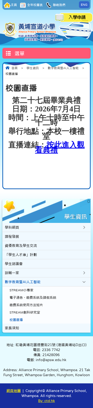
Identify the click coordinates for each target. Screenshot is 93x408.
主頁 (14, 4)
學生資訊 (32, 68)
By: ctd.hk (46, 400)
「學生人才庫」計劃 (21, 254)
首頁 (14, 68)
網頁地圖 (13, 390)
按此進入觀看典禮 (60, 147)
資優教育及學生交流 (21, 245)
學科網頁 (12, 227)
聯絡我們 (58, 4)
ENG (84, 4)
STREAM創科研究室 (25, 312)
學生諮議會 (14, 263)
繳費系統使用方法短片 (26, 305)
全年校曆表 (34, 4)
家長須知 (12, 328)
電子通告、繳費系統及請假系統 (33, 297)
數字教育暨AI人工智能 (63, 68)
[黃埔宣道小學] (33, 32)
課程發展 (12, 236)
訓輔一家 (12, 273)
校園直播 (16, 319)
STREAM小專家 (21, 290)
